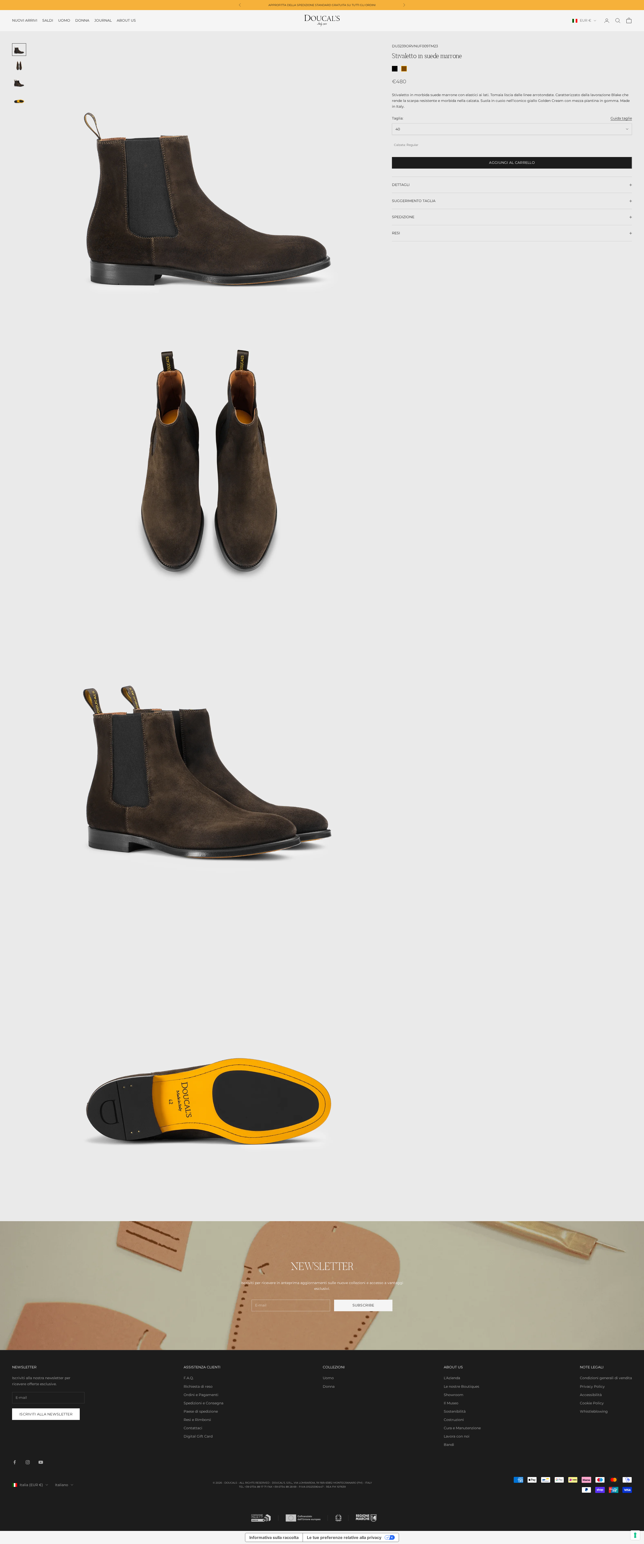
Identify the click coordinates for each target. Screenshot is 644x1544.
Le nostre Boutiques (461, 1386)
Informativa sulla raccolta (274, 1537)
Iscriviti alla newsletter (45, 1414)
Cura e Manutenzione (462, 1428)
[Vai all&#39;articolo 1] (19, 49)
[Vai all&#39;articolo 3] (19, 82)
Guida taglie (621, 118)
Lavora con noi (456, 1436)
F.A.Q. (189, 1378)
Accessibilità (591, 1395)
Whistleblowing (594, 1411)
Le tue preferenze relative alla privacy (344, 1537)
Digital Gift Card (198, 1436)
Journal (103, 20)
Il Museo (451, 1403)
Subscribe (363, 1305)
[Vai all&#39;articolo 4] (19, 99)
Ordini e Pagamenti (201, 1395)
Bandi (449, 1444)
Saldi (47, 20)
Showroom (453, 1395)
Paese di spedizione (201, 1411)
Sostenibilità (455, 1411)
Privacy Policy (592, 1386)
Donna (82, 20)
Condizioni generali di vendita (606, 1378)
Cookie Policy (592, 1403)
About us (126, 20)
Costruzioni (454, 1419)
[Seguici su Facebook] (14, 1462)
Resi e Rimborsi (197, 1419)
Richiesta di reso (198, 1386)
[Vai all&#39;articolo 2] (19, 66)
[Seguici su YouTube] (40, 1462)
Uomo (64, 20)
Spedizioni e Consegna (203, 1403)
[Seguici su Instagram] (27, 1462)
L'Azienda (452, 1378)
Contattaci (193, 1428)
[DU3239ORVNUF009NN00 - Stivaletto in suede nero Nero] (394, 68)
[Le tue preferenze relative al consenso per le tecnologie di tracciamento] (635, 1535)
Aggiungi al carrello (512, 162)
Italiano (61, 1485)
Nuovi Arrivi (24, 20)
